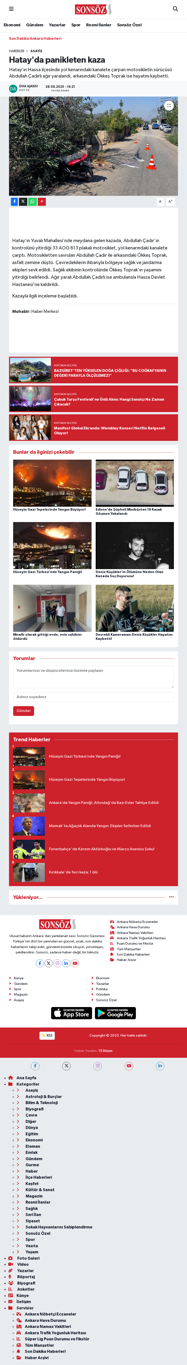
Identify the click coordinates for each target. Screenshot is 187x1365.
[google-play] (115, 1013)
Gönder (24, 711)
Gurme (32, 1165)
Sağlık (31, 1209)
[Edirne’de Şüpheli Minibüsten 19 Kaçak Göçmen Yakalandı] (135, 483)
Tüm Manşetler (129, 949)
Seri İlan (33, 1215)
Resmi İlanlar (98, 25)
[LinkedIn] (66, 963)
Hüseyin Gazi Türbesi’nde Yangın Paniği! (47, 572)
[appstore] (72, 1013)
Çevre (31, 1115)
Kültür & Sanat (40, 1190)
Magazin (21, 994)
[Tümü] (171, 897)
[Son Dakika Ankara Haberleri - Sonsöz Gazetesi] (93, 9)
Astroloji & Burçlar (43, 1097)
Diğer (30, 1121)
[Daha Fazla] (42, 202)
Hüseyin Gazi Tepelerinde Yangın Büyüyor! (49, 509)
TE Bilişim (105, 1051)
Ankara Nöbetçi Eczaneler (137, 922)
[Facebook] (40, 963)
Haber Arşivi (126, 960)
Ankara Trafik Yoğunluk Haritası (141, 938)
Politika (102, 989)
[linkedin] (160, 1066)
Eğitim (31, 1134)
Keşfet (32, 1184)
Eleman (32, 1146)
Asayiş (36, 51)
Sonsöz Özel (129, 25)
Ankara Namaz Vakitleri (135, 933)
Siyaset (32, 1221)
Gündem (34, 25)
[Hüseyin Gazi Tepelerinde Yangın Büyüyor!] (52, 483)
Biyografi (34, 1109)
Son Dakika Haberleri (133, 954)
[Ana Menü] (11, 9)
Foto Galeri (28, 1258)
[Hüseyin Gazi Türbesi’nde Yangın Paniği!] (52, 546)
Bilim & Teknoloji (41, 1103)
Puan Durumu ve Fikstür (135, 943)
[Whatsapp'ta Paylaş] (32, 202)
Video (23, 1264)
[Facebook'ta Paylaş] (14, 202)
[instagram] (97, 1066)
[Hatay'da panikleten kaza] (93, 146)
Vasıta (31, 1246)
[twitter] (66, 1066)
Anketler (26, 1289)
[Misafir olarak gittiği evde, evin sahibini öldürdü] (52, 608)
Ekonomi (12, 25)
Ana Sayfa (26, 1078)
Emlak (31, 1152)
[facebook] (35, 1066)
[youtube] (129, 1066)
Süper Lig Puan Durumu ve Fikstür (57, 1339)
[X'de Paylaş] (23, 202)
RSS (49, 1035)
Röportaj (26, 1277)
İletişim (24, 1302)
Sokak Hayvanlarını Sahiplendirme (58, 1227)
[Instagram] (57, 963)
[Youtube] (75, 963)
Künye (19, 978)
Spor (76, 25)
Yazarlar (57, 25)
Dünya (31, 1128)
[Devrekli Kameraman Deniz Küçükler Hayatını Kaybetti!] (135, 608)
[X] (49, 963)
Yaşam (31, 1252)
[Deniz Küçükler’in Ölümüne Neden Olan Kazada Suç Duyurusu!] (135, 546)
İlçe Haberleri (38, 1177)
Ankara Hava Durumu (133, 927)
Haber (31, 1171)
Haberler (16, 51)
